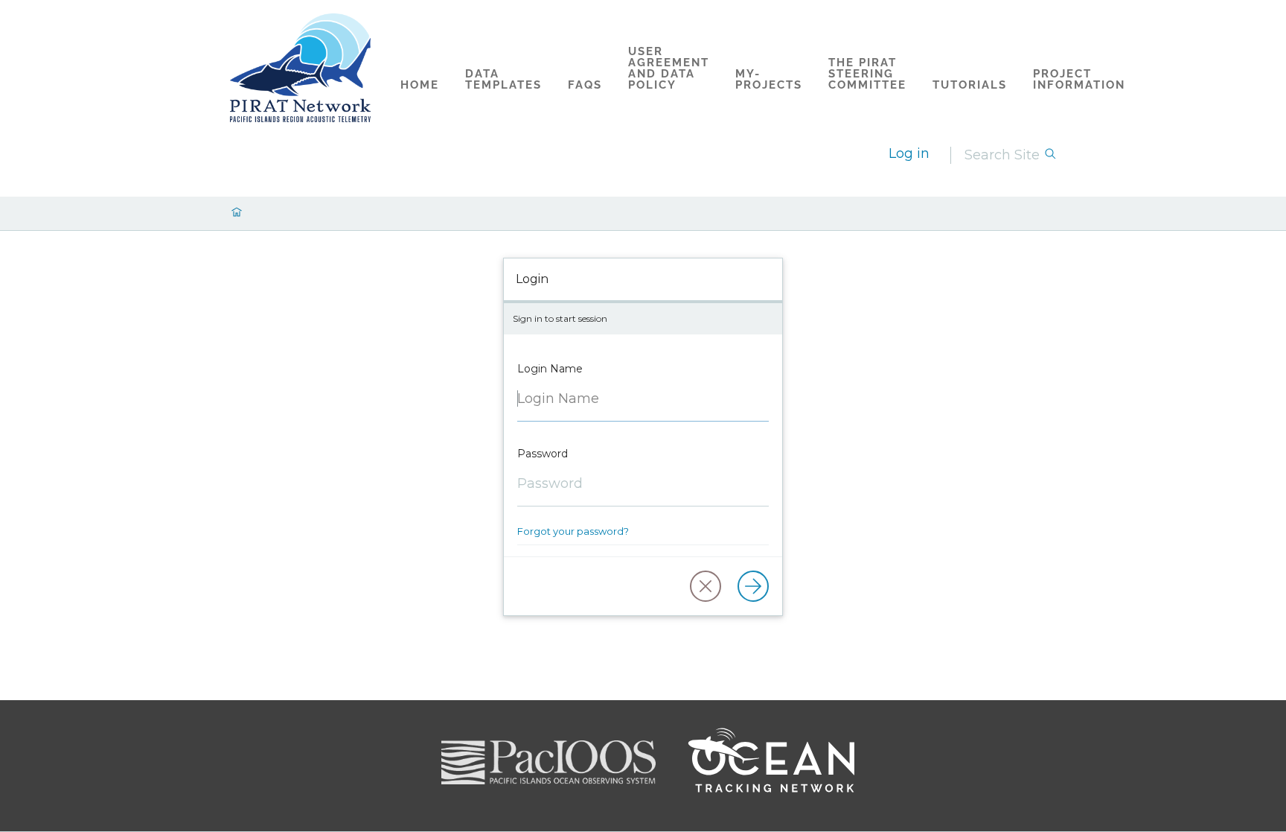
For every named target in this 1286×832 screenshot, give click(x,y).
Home (419, 85)
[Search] (1050, 155)
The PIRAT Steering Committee (867, 74)
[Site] (300, 67)
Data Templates (503, 79)
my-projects (768, 79)
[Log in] (753, 586)
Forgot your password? (573, 531)
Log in (909, 153)
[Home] (236, 213)
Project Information (1079, 79)
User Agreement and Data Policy (668, 68)
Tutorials (969, 85)
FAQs (585, 85)
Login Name (550, 368)
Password (542, 453)
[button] (705, 586)
